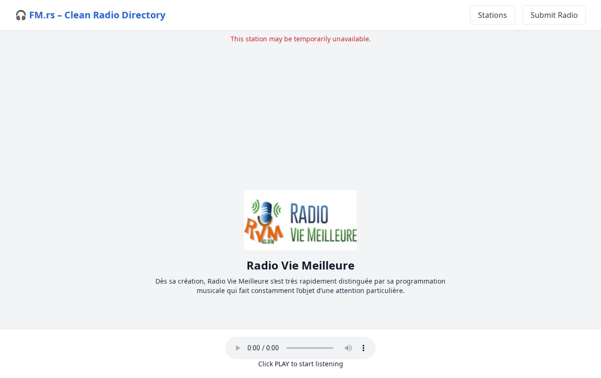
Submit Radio (554, 15)
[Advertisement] (300, 109)
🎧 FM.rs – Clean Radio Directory (90, 14)
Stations (492, 15)
